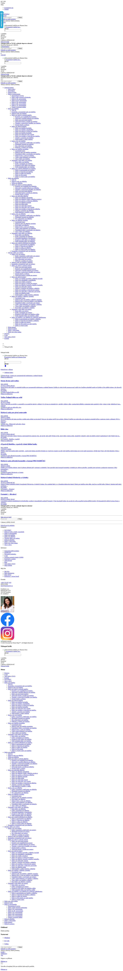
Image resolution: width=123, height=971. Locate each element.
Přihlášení (7, 938)
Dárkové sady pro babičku (19, 113)
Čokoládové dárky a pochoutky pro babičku (27, 154)
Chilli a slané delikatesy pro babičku (25, 157)
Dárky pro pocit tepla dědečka (23, 191)
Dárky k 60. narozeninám (19, 104)
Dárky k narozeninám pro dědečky (25, 244)
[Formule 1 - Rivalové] (7, 489)
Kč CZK (6, 941)
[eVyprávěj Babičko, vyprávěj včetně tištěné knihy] (10, 439)
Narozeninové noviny (18, 95)
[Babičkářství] (5, 14)
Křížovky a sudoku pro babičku (24, 147)
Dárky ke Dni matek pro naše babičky (26, 324)
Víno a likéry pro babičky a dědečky (25, 306)
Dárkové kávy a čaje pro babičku (24, 155)
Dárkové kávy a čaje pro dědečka (24, 227)
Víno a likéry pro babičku (22, 159)
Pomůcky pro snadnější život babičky (25, 117)
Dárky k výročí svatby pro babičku (25, 176)
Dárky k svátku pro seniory (23, 322)
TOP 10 (14, 110)
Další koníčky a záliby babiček (24, 139)
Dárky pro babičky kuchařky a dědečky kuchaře (29, 278)
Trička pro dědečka (17, 183)
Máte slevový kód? (6, 517)
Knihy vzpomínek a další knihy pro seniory (27, 256)
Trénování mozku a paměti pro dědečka (26, 193)
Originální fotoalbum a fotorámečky (25, 238)
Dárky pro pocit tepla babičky (23, 120)
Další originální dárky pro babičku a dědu (27, 316)
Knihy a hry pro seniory (18, 254)
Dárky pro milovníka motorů (23, 206)
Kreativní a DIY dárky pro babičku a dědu (27, 314)
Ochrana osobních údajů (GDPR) (13, 557)
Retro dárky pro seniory (22, 311)
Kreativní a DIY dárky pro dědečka (25, 240)
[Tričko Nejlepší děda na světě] (10, 392)
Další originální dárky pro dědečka (25, 241)
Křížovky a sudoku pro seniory (24, 261)
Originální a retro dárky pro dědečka (22, 233)
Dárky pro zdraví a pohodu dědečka (22, 184)
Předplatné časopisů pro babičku (24, 144)
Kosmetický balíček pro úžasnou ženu (15, 357)
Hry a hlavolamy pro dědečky (23, 218)
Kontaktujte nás (8, 8)
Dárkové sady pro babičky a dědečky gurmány (28, 299)
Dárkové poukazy (9, 924)
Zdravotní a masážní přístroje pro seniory (26, 270)
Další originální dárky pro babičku (25, 167)
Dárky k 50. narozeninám (19, 102)
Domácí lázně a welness (22, 194)
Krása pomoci (12, 327)
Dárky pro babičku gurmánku (20, 149)
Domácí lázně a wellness (22, 125)
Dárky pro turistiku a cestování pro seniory (27, 290)
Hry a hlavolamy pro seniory (23, 259)
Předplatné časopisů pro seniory (24, 257)
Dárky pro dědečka (13, 178)
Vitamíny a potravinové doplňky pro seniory (27, 272)
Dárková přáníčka (9, 540)
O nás (6, 335)
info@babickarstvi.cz (7, 586)
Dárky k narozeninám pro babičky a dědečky (28, 319)
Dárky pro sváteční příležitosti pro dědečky (24, 243)
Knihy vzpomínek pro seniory (23, 312)
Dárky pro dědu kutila (21, 204)
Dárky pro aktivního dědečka (20, 196)
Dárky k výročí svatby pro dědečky (25, 249)
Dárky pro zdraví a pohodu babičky (22, 115)
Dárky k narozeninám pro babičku (25, 170)
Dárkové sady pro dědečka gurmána (25, 223)
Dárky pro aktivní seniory (19, 277)
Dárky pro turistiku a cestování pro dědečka (27, 209)
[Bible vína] (13, 424)
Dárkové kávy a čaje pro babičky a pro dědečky (28, 301)
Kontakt (6, 338)
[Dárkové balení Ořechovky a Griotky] (12, 472)
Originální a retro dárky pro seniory (22, 309)
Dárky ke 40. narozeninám (19, 100)
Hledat (20, 17)
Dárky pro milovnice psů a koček (24, 134)
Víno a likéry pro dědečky (22, 231)
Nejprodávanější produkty (11, 551)
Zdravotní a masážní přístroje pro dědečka (27, 188)
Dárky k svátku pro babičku (23, 173)
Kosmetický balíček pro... (13, 27)
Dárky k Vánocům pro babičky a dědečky (27, 320)
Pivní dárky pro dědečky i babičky (25, 308)
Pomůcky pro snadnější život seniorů (25, 269)
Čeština (6, 944)
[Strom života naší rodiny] (21, 375)
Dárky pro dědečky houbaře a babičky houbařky (29, 285)
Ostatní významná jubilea (19, 107)
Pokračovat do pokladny (8, 525)
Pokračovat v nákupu (7, 369)
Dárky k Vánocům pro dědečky (24, 246)
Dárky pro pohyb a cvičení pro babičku (26, 131)
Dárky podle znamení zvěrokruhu (21, 97)
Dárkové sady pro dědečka (19, 181)
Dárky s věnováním (13, 330)
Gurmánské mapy (20, 151)
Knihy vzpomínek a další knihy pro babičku (27, 142)
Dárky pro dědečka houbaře (23, 202)
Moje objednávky (9, 573)
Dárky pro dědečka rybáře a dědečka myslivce (28, 199)
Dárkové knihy (12, 92)
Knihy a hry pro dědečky (19, 214)
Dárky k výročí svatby (21, 325)
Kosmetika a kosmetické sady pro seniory (23, 264)
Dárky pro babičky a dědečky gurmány (23, 296)
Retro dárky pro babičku (22, 162)
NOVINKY (11, 91)
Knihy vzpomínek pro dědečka (24, 236)
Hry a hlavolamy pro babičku (23, 146)
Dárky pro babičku (13, 108)
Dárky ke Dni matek (21, 175)
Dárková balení (12, 329)
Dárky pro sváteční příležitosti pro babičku (24, 168)
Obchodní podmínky (10, 554)
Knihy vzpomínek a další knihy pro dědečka (27, 215)
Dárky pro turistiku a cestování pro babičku (27, 136)
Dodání (6, 9)
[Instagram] (7, 639)
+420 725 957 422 (6, 582)
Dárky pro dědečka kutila (22, 293)
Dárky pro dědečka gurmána (20, 220)
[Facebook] (7, 626)
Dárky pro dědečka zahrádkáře (24, 197)
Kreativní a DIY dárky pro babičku (25, 165)
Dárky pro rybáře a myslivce (23, 282)
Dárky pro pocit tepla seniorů (23, 267)
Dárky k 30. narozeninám (19, 99)
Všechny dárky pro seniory (15, 252)
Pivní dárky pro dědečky (22, 225)
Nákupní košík (5, 42)
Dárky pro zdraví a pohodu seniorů (21, 265)
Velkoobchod (8, 560)
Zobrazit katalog (9, 87)
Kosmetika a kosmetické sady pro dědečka (24, 251)
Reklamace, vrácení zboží (11, 576)
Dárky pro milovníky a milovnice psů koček (27, 291)
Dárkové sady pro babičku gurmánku (25, 152)
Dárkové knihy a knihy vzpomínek (14, 532)
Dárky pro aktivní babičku (19, 126)
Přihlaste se (4, 961)
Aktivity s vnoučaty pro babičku (24, 138)
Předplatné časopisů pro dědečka (24, 217)
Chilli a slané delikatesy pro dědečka (25, 228)
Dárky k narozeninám (14, 94)
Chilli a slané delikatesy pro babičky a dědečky (28, 304)
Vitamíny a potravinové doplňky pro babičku (28, 123)
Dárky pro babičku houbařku (23, 133)
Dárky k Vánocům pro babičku (24, 172)
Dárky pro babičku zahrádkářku (24, 129)
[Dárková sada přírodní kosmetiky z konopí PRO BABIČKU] (19, 456)
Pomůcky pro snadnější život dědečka (26, 186)
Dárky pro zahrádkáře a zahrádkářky (25, 280)
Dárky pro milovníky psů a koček (24, 207)
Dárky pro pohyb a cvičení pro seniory (26, 283)
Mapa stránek (8, 565)
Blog (5, 562)
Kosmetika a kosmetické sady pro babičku (23, 112)
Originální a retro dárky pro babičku (22, 160)
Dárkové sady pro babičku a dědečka (22, 262)
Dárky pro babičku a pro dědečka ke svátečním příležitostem (29, 317)
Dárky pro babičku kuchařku (23, 128)
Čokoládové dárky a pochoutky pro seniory (27, 303)
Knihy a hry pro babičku (18, 141)
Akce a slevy (11, 89)
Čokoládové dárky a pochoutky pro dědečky (27, 230)
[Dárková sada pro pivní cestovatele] (11, 407)
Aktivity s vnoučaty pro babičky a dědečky (27, 288)
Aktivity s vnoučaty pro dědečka (24, 210)
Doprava (6, 333)
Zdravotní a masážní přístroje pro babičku (27, 118)
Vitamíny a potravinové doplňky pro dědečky (28, 189)
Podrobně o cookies (10, 559)
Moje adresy (7, 575)
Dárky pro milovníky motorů (23, 286)
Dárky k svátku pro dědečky (23, 248)
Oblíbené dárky (8, 372)
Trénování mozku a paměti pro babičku (26, 121)
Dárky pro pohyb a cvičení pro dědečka (26, 201)
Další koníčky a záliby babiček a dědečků (27, 295)
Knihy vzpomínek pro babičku (24, 163)
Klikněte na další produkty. (8, 19)
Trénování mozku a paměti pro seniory (26, 275)
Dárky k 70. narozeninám (19, 105)
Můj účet (6, 571)
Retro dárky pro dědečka (22, 235)
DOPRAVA (7, 552)
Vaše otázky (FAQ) (9, 337)
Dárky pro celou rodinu (14, 332)
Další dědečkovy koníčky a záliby (24, 212)
